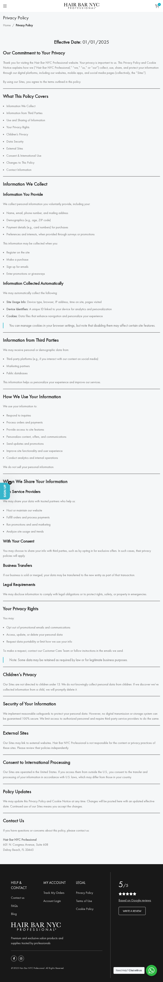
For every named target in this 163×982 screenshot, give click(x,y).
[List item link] (24, 897)
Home (7, 25)
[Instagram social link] (21, 958)
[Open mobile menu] (5, 6)
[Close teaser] (10, 483)
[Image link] (36, 926)
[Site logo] (81, 5)
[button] (5, 491)
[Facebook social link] (14, 958)
